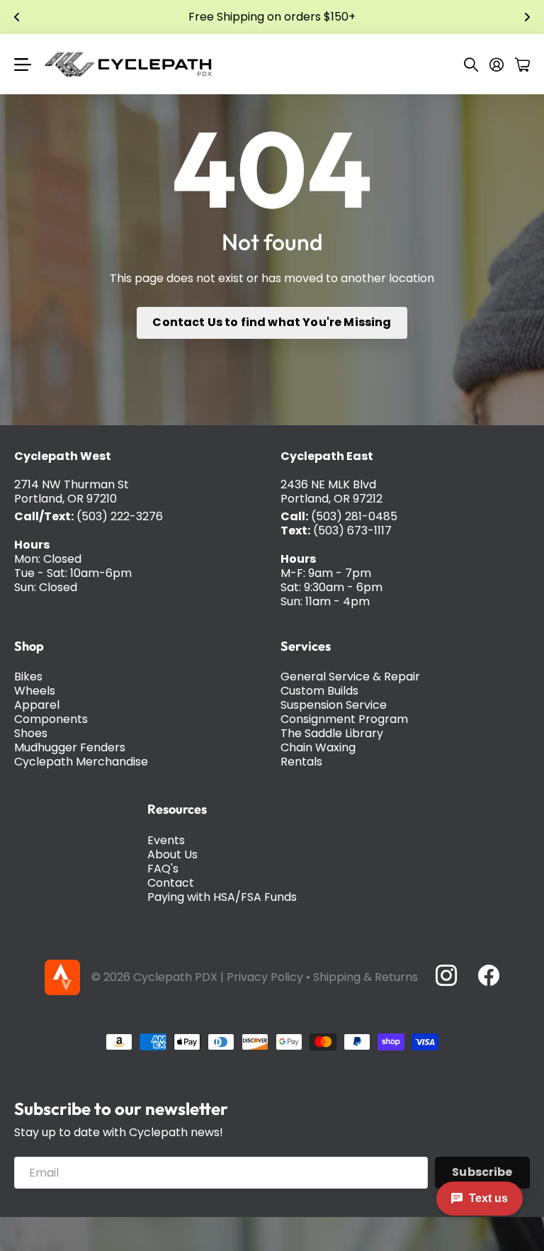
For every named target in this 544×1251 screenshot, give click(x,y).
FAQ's (162, 868)
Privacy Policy (265, 977)
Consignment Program (344, 719)
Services (305, 646)
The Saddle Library (331, 733)
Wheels (34, 691)
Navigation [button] (22, 64)
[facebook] (488, 975)
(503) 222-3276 (119, 516)
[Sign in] (496, 64)
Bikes (28, 676)
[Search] (471, 64)
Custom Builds (319, 691)
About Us (172, 854)
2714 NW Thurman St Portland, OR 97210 (71, 491)
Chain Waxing (318, 747)
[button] (17, 17)
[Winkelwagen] (522, 64)
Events (166, 840)
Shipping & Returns (365, 977)
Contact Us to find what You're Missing (271, 322)
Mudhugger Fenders (69, 747)
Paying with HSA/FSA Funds (222, 897)
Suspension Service (333, 705)
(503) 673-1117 (352, 530)
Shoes (30, 733)
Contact (170, 883)
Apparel (37, 705)
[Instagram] (445, 975)
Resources (177, 809)
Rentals (301, 761)
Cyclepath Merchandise (81, 761)
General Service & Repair (350, 676)
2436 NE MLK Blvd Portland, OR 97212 (331, 491)
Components (51, 719)
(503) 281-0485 (354, 516)
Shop (29, 646)
